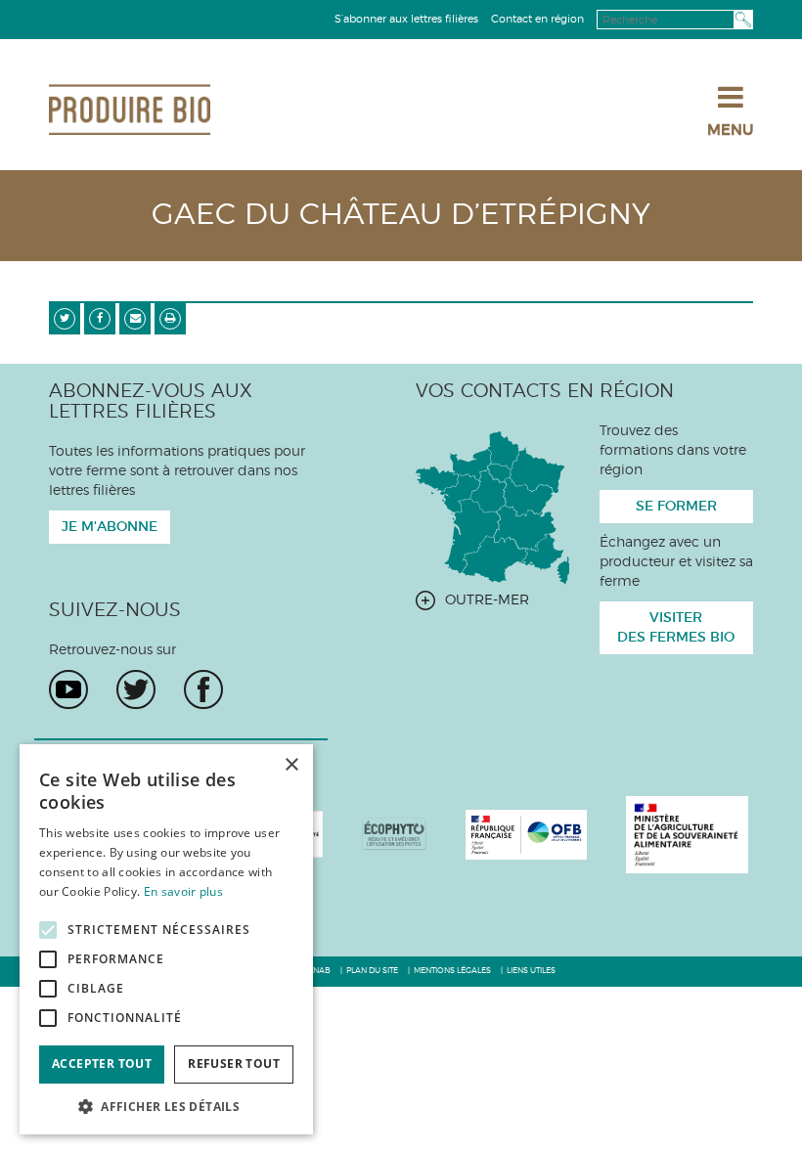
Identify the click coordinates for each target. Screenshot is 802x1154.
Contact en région (537, 19)
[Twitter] (136, 689)
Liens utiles (531, 971)
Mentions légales (452, 971)
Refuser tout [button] (234, 1063)
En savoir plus (183, 891)
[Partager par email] (135, 319)
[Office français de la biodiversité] (527, 834)
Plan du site (372, 971)
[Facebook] (203, 689)
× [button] (291, 765)
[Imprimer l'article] (170, 319)
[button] (166, 1105)
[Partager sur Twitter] (64, 319)
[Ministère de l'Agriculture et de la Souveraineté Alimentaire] (687, 834)
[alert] (166, 939)
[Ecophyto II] (394, 834)
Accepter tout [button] (102, 1063)
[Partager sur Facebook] (100, 319)
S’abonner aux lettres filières (406, 19)
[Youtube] (68, 689)
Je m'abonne (109, 527)
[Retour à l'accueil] (129, 109)
